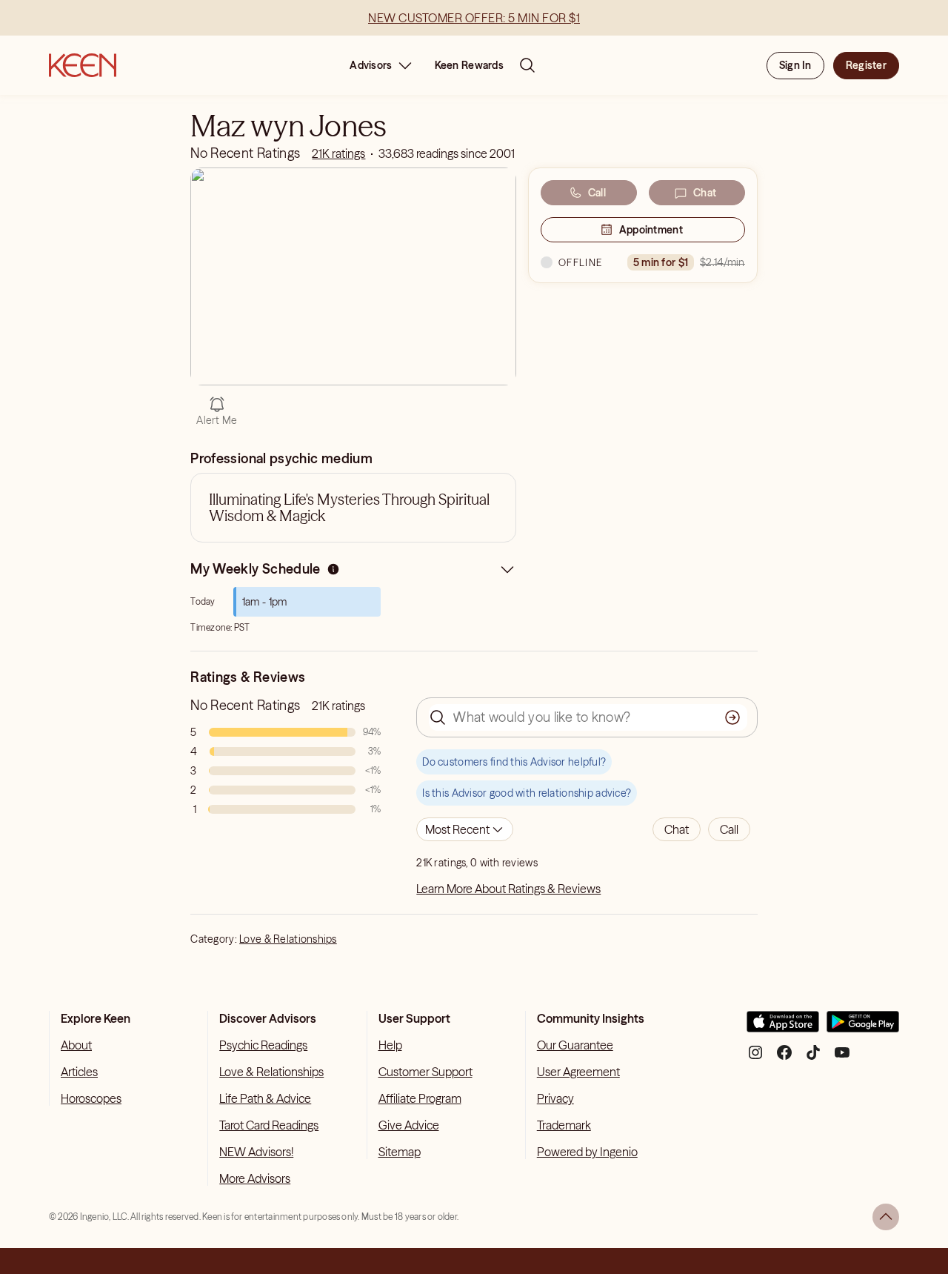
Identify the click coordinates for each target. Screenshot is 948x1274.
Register (866, 65)
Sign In (795, 65)
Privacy (555, 1098)
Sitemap (399, 1151)
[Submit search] (732, 717)
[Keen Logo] (82, 65)
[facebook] (784, 1057)
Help (390, 1045)
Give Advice (408, 1125)
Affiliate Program (419, 1098)
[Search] (527, 65)
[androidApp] (863, 1027)
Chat (704, 192)
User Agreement (578, 1071)
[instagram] (755, 1057)
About (76, 1045)
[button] (676, 829)
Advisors (371, 65)
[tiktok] (813, 1057)
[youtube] (842, 1057)
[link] (338, 153)
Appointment (651, 229)
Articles (79, 1071)
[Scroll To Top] (885, 1217)
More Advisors (254, 1178)
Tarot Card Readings (268, 1125)
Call (597, 192)
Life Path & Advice (265, 1098)
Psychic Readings (263, 1045)
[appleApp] (783, 1027)
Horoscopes (91, 1098)
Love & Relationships (288, 939)
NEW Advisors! (256, 1151)
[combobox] (464, 829)
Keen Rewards (469, 65)
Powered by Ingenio (587, 1151)
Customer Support (425, 1071)
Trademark (564, 1125)
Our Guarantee (575, 1045)
